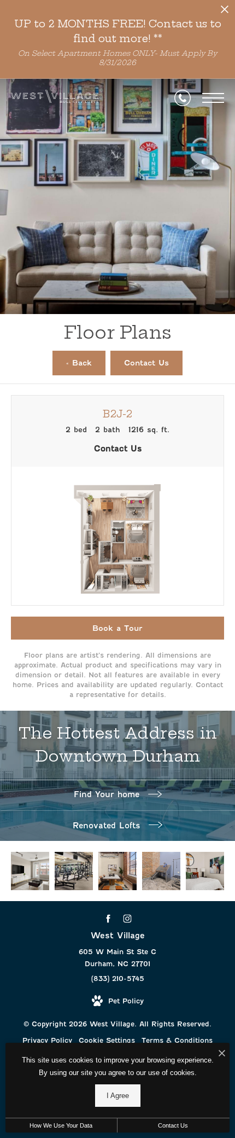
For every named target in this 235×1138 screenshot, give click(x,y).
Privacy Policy (47, 1040)
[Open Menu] (213, 98)
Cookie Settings (107, 1040)
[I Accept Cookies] (222, 1054)
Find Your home (108, 794)
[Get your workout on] (74, 871)
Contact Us (173, 1125)
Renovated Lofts (108, 826)
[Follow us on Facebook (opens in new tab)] (108, 919)
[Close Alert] (224, 12)
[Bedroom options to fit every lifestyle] (205, 871)
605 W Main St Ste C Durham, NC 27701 (117, 958)
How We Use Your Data (61, 1125)
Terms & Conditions (177, 1040)
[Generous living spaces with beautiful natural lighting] (30, 871)
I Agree (118, 1095)
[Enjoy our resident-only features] (161, 871)
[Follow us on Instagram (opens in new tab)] (127, 919)
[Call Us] (182, 98)
